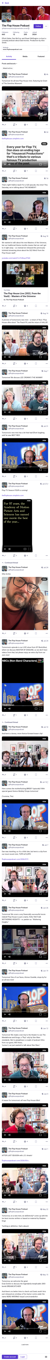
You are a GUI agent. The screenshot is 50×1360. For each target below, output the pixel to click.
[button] (25, 103)
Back (7, 3)
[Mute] (10, 118)
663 (3, 34)
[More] (46, 124)
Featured (41, 56)
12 (14, 34)
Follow (38, 26)
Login (22, 1357)
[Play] (5, 118)
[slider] (25, 114)
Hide (44, 89)
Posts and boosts (9, 64)
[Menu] (46, 26)
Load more (25, 1344)
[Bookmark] (36, 124)
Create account (10, 1357)
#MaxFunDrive (7, 68)
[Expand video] (40, 118)
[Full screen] (45, 118)
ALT (45, 627)
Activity (9, 56)
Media (25, 56)
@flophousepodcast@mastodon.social (14, 28)
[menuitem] (25, 103)
